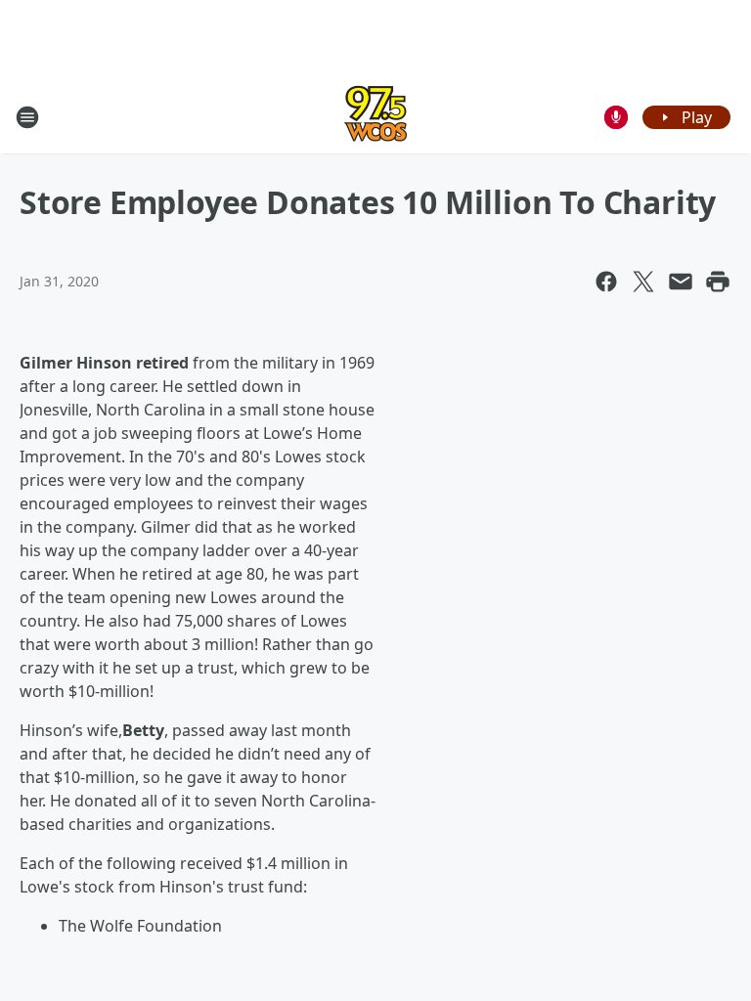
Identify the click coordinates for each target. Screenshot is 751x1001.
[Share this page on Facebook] (606, 281)
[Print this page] (717, 281)
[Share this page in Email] (680, 281)
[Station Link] (375, 117)
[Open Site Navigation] (27, 117)
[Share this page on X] (643, 281)
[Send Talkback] (616, 117)
